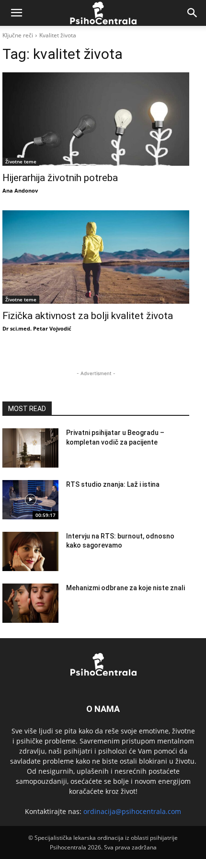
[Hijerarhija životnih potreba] (95, 119)
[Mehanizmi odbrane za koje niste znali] (30, 603)
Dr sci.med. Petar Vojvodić (36, 328)
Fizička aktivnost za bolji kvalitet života (87, 315)
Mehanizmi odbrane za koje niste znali (125, 588)
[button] (16, 13)
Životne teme (20, 161)
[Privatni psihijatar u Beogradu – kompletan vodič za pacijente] (30, 448)
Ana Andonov (20, 190)
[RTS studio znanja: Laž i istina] (30, 499)
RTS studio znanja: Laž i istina (113, 484)
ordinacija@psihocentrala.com (132, 811)
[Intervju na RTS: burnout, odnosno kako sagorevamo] (30, 551)
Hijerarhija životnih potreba (60, 177)
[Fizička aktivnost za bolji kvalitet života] (95, 257)
